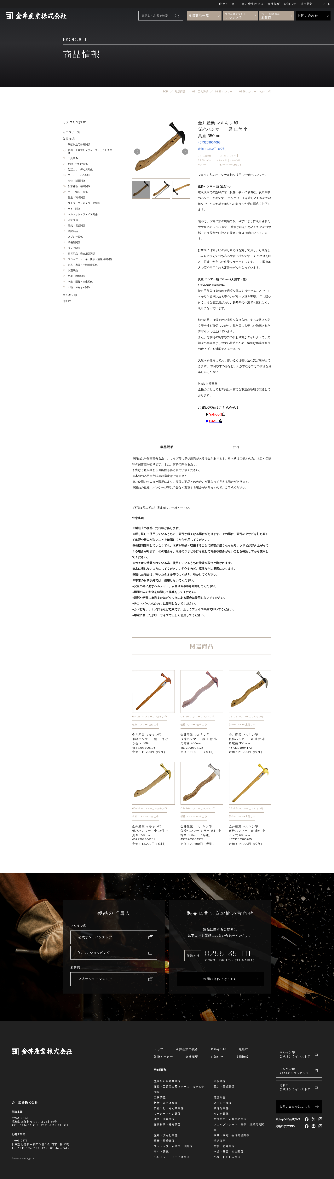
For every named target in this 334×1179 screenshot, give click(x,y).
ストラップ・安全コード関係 (81, 203)
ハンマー (202, 164)
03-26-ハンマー (228, 156)
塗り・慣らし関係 (75, 191)
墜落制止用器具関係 (76, 144)
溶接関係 (70, 220)
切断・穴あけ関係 (75, 163)
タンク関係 (71, 248)
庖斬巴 (67, 301)
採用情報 (306, 4)
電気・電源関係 (74, 225)
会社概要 (274, 4)
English (328, 3)
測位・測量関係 (74, 180)
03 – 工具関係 (204, 156)
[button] (185, 152)
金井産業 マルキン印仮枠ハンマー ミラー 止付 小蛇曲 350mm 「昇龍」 (201, 835)
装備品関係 (71, 242)
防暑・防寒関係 (74, 276)
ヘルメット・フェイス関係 (80, 214)
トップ (159, 1049)
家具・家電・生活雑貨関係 (80, 264)
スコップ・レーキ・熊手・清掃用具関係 (87, 259)
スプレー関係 (73, 236)
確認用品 (70, 231)
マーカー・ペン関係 (76, 175)
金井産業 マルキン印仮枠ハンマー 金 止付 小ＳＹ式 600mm (247, 835)
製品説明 (167, 447)
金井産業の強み (253, 4)
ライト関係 (71, 208)
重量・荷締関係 (74, 197)
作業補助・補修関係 (76, 186)
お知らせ (290, 4)
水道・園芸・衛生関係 (78, 281)
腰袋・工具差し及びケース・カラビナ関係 (87, 151)
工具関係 (70, 158)
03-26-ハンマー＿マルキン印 (212, 160)
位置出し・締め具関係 (78, 169)
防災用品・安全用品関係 (79, 253)
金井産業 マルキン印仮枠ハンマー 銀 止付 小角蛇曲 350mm (247, 743)
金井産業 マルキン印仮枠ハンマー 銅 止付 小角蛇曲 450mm (199, 743)
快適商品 (70, 270)
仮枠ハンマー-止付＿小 (231, 164)
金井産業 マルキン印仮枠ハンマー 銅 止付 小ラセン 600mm (150, 743)
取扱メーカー (228, 4)
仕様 (236, 447)
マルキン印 (235, 160)
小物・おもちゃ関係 (76, 287)
